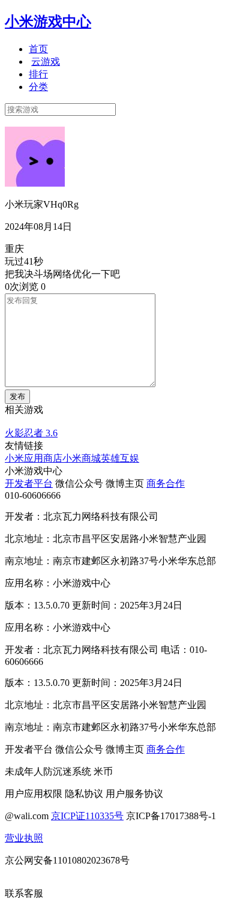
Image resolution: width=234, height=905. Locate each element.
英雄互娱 (120, 458)
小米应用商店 (33, 458)
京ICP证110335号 (87, 816)
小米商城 (81, 458)
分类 (38, 87)
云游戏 (45, 61)
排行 (38, 74)
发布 (17, 396)
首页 (38, 49)
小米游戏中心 (48, 21)
